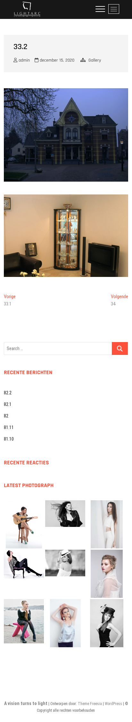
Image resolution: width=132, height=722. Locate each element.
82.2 (8, 393)
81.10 (9, 439)
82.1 (8, 404)
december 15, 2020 (56, 60)
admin (23, 60)
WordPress (113, 703)
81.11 (9, 427)
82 (6, 416)
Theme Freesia (90, 703)
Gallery (94, 60)
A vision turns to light (25, 703)
